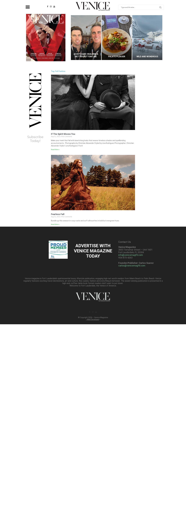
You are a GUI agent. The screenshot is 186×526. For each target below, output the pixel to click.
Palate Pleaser (85, 56)
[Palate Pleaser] (86, 37)
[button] (75, 37)
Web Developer (93, 319)
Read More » (55, 149)
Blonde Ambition (147, 56)
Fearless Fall (57, 214)
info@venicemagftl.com (130, 255)
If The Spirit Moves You (63, 134)
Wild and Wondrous (116, 56)
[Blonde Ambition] (147, 37)
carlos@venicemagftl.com (131, 265)
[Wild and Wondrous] (117, 37)
